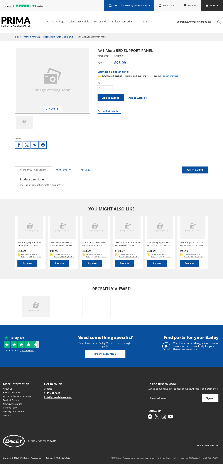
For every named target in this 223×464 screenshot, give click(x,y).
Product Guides (11, 400)
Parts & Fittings (55, 21)
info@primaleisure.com (58, 397)
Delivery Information (13, 411)
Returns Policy (10, 407)
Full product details (108, 111)
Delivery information (171, 76)
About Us (7, 388)
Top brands (100, 21)
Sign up (210, 398)
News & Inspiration (12, 403)
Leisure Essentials (79, 21)
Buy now (27, 263)
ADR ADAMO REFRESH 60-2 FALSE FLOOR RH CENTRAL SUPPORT (93, 244)
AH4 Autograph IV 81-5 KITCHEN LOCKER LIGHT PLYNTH (192, 244)
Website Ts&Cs (63, 458)
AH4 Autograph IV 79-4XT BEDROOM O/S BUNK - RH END (160, 244)
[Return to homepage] (16, 22)
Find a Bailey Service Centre (17, 396)
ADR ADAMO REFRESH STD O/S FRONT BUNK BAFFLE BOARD (61, 244)
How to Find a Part (12, 392)
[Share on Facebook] (18, 145)
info (63, 170)
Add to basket (110, 97)
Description (33, 170)
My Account (169, 5)
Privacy (49, 458)
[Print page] (43, 145)
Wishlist (192, 5)
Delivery (85, 170)
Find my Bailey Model (105, 353)
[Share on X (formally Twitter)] (26, 145)
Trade (143, 21)
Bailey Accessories (122, 21)
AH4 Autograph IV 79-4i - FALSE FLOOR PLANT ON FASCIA (29, 244)
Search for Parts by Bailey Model (127, 6)
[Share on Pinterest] (35, 145)
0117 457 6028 (52, 393)
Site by (207, 445)
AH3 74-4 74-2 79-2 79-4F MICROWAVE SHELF (127, 244)
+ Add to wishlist (137, 97)
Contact (7, 415)
